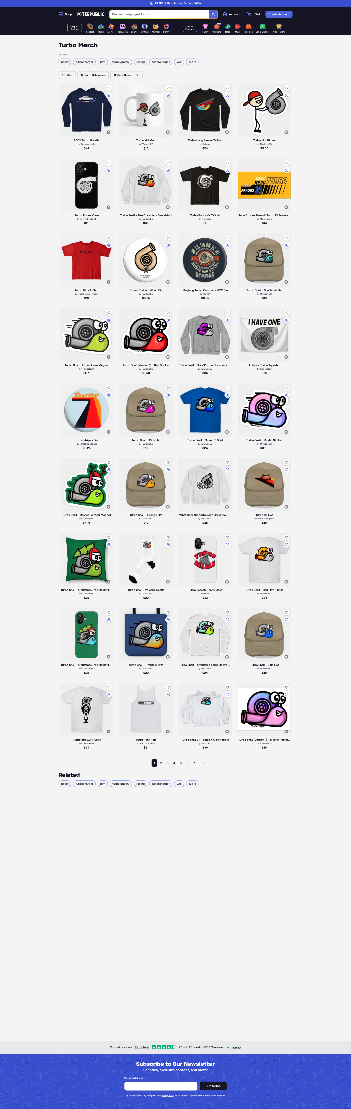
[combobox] (160, 14)
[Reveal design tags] (108, 132)
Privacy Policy (168, 1095)
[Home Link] (90, 14)
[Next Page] (203, 763)
